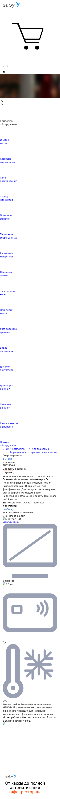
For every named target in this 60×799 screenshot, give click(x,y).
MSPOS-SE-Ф (10, 522)
